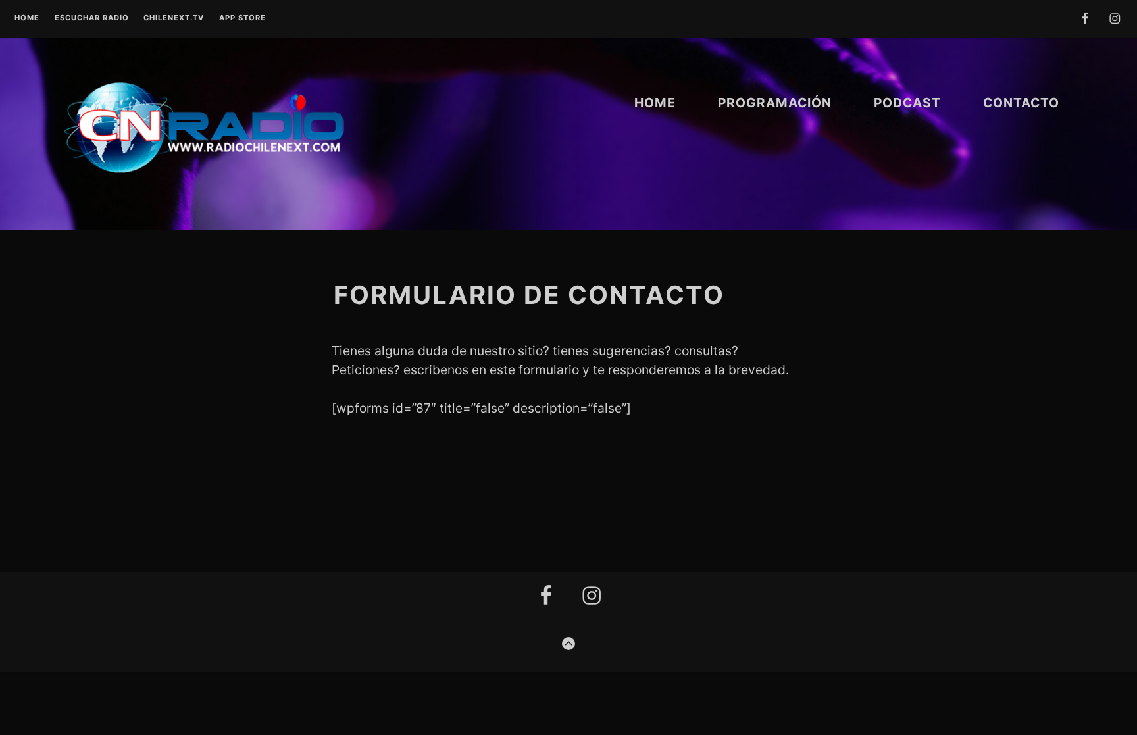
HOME (655, 103)
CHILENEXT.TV (173, 18)
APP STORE (242, 18)
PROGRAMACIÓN (775, 103)
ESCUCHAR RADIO (92, 18)
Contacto (1021, 103)
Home (26, 18)
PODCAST (907, 103)
